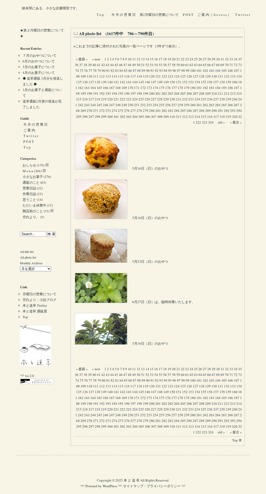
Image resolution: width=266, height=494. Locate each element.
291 (220, 110)
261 (199, 104)
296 (85, 116)
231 (178, 99)
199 (145, 93)
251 (136, 104)
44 (112, 64)
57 (169, 64)
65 (205, 64)
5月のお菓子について (39, 67)
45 (116, 64)
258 (180, 104)
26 (200, 59)
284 (176, 110)
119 (145, 76)
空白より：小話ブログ (39, 299)
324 (211, 122)
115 (120, 76)
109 (83, 76)
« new (96, 59)
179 (186, 87)
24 (191, 59)
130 (214, 76)
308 (160, 116)
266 (230, 104)
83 (117, 70)
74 (77, 70)
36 (76, 64)
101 (199, 70)
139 (104, 82)
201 (158, 93)
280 (152, 110)
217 (91, 99)
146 (147, 82)
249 (124, 104)
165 (99, 87)
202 (164, 93)
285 (183, 110)
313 (191, 116)
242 (80, 104)
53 (152, 64)
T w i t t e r (243, 14)
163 (87, 87)
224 (135, 99)
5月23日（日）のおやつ (149, 261)
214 (239, 93)
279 (145, 110)
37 (81, 64)
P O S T (188, 14)
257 (174, 104)
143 (128, 82)
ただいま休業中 (34, 205)
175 (161, 87)
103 (211, 70)
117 (133, 76)
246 (105, 104)
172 (143, 87)
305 (141, 116)
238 (222, 99)
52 (147, 64)
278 (139, 110)
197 (133, 93)
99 (187, 70)
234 (197, 99)
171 (136, 87)
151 (178, 82)
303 (128, 116)
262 (205, 104)
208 (201, 93)
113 (108, 76)
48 (129, 64)
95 (170, 70)
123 (170, 76)
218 (97, 99)
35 (240, 59)
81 (108, 70)
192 (102, 93)
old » (222, 122)
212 (226, 93)
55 (160, 64)
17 (160, 59)
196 (127, 93)
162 (80, 87)
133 (233, 76)
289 (208, 110)
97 (179, 70)
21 (178, 59)
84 (121, 70)
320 (234, 116)
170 (130, 87)
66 (209, 64)
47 (125, 64)
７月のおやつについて (39, 55)
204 (176, 93)
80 (103, 70)
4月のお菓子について (39, 72)
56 (165, 64)
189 (83, 93)
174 (155, 87)
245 (99, 104)
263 (211, 104)
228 (160, 99)
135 (79, 82)
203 (170, 93)
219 (104, 99)
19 (169, 59)
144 (135, 82)
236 (209, 99)
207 (195, 93)
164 (93, 87)
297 (91, 116)
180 (193, 87)
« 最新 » (82, 59)
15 (152, 59)
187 (236, 87)
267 (236, 104)
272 (102, 110)
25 (196, 59)
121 (158, 76)
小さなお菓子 (33, 176)
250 (130, 104)
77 (90, 70)
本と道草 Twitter (35, 305)
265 (224, 104)
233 (191, 99)
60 (182, 64)
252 (143, 104)
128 (201, 76)
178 (180, 87)
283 (170, 110)
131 (220, 76)
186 (230, 87)
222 (122, 99)
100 (193, 70)
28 (209, 59)
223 (128, 99)
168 (118, 87)
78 (95, 70)
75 (81, 70)
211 (220, 93)
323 (204, 122)
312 (185, 116)
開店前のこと (33, 211)
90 (148, 70)
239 (228, 99)
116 (127, 76)
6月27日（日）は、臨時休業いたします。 (163, 301)
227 (153, 99)
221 (116, 99)
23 (187, 59)
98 (183, 70)
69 (222, 64)
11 (134, 59)
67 (213, 64)
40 (94, 64)
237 (216, 99)
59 (178, 64)
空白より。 (31, 217)
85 (126, 70)
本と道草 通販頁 (35, 311)
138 (97, 82)
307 (153, 116)
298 (97, 116)
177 (174, 87)
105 (224, 70)
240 (234, 99)
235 (203, 99)
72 (235, 64)
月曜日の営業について (39, 294)
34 (235, 59)
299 (104, 116)
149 (166, 82)
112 (102, 76)
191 (95, 93)
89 (143, 70)
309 (166, 116)
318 (222, 116)
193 (108, 93)
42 (103, 64)
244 (93, 104)
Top (235, 440)
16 (156, 59)
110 (89, 76)
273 (108, 110)
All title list (27, 251)
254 (155, 104)
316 (209, 116)
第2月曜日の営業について (159, 14)
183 (211, 87)
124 (176, 76)
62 (191, 64)
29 (213, 59)
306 (147, 116)
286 (189, 110)
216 (85, 99)
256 (168, 104)
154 (197, 82)
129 (208, 76)
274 (114, 110)
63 (196, 64)
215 (79, 99)
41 (99, 64)
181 (199, 87)
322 (198, 122)
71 (231, 64)
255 (161, 104)
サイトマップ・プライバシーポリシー (152, 486)
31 (222, 59)
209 (208, 93)
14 (147, 59)
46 (121, 64)
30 (218, 59)
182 (205, 87)
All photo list (28, 257)
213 (233, 93)
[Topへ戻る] (35, 364)
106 (230, 70)
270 (89, 110)
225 (141, 99)
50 (138, 64)
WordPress (110, 486)
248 (118, 104)
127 (195, 76)
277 (133, 110)
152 (185, 82)
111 (95, 76)
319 (228, 116)
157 (216, 82)
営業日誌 (29, 188)
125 (183, 76)
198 (139, 93)
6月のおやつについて (39, 61)
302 (122, 116)
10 (129, 59)
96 (174, 70)
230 (172, 99)
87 (134, 70)
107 (236, 70)
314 (197, 116)
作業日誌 (29, 193)
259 (186, 104)
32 (227, 59)
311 (178, 116)
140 (110, 82)
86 (130, 70)
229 (166, 99)
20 (174, 59)
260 (193, 104)
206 (189, 93)
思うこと (29, 199)
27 (205, 59)
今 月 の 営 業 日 (123, 14)
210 (214, 93)
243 (87, 104)
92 (156, 70)
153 (191, 82)
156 (209, 82)
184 (218, 87)
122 (164, 76)
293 (233, 110)
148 (160, 82)
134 (239, 76)
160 (234, 82)
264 (218, 104)
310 (172, 116)
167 (112, 87)
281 (158, 110)
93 (161, 70)
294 (239, 110)
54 (156, 64)
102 (205, 70)
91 (152, 70)
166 (105, 87)
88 (139, 70)
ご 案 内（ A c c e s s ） (214, 14)
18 (165, 59)
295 (79, 116)
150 (172, 82)
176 (168, 87)
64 (200, 64)
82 (112, 70)
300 (110, 116)
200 (152, 93)
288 (201, 110)
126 (189, 76)
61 (187, 64)
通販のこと (31, 182)
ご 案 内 (29, 130)
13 (143, 59)
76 (86, 70)
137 (91, 82)
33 (231, 59)
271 (95, 110)
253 (149, 104)
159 (228, 82)
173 (149, 87)
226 (147, 99)
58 (174, 64)
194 (114, 93)
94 (165, 70)
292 (226, 110)
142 (122, 82)
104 (218, 70)
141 (116, 82)
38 (85, 64)
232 (185, 99)
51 (143, 64)
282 (164, 110)
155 (203, 82)
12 (138, 59)
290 (214, 110)
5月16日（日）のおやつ (149, 168)
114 (114, 76)
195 (120, 93)
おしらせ (29, 165)
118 (139, 76)
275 (120, 110)
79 (99, 70)
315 (203, 116)
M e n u (28, 171)
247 (112, 104)
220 (110, 99)
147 (153, 82)
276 (127, 110)
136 (85, 82)
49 (134, 64)
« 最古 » (236, 122)
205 (183, 93)
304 (135, 116)
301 (116, 116)
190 (89, 93)
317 (216, 116)
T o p (100, 14)
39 (90, 64)
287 (195, 110)
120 (152, 76)
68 (218, 64)
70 (227, 64)
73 (240, 64)
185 (224, 87)
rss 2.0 (29, 375)
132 (226, 76)
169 (124, 87)
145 (141, 82)
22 (182, 59)
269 (83, 110)
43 (107, 64)
